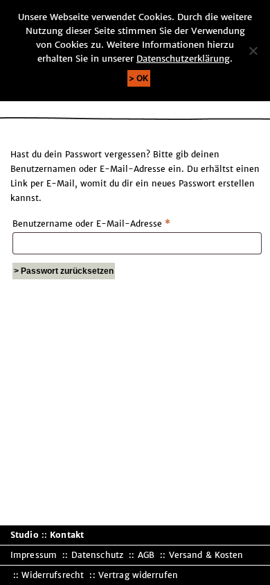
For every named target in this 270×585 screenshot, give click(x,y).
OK (142, 78)
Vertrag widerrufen (138, 575)
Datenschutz (97, 555)
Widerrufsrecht (52, 575)
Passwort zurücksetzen (67, 271)
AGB (146, 555)
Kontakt (67, 535)
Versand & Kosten (206, 555)
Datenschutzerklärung (183, 58)
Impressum (33, 555)
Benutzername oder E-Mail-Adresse (115, 223)
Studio (24, 535)
